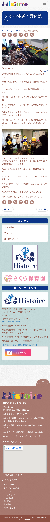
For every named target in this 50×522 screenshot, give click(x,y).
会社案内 (7, 501)
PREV (9, 209)
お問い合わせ (9, 508)
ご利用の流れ (9, 494)
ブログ (45, 71)
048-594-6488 (16, 403)
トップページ (9, 485)
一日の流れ (8, 498)
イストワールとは (11, 488)
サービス (7, 491)
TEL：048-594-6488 (11, 321)
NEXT (41, 209)
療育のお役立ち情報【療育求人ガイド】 (22, 345)
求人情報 (7, 504)
